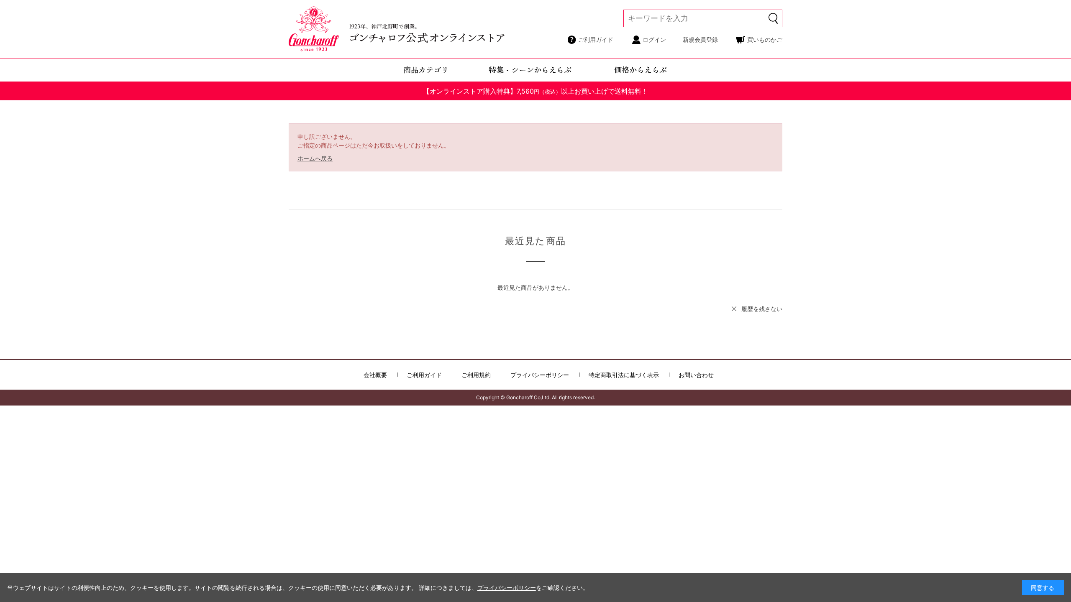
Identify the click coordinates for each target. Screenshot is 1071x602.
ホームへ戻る (315, 158)
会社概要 (375, 374)
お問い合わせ (696, 374)
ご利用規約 (476, 374)
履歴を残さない (761, 308)
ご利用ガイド (595, 39)
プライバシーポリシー (539, 374)
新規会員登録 (700, 39)
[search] (773, 18)
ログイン (654, 39)
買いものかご (764, 39)
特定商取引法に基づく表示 (624, 374)
